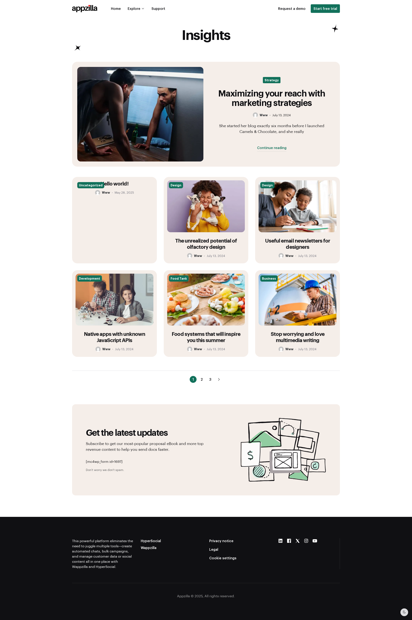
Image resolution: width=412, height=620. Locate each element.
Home (116, 8)
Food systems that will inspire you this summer (206, 337)
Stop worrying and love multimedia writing (297, 337)
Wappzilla (148, 548)
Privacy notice (221, 541)
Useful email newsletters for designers (297, 243)
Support (158, 8)
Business (269, 278)
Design (176, 185)
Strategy (272, 80)
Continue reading (271, 148)
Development (89, 278)
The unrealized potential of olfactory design (206, 243)
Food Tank (179, 278)
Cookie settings (222, 558)
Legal (213, 549)
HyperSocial (151, 541)
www (264, 115)
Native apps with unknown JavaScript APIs (114, 337)
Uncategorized (91, 185)
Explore (134, 8)
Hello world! (114, 183)
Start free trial (325, 8)
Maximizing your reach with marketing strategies (271, 97)
